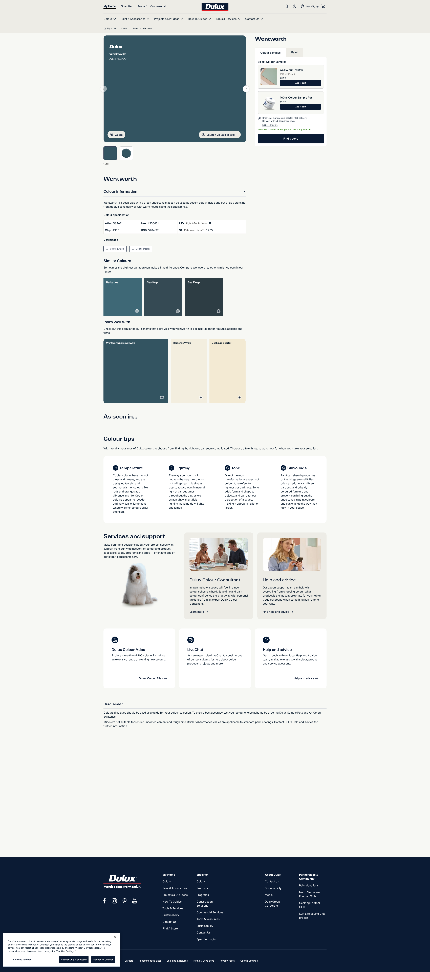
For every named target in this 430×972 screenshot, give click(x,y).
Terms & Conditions (203, 960)
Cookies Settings (22, 959)
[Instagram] (114, 901)
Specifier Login (206, 939)
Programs (203, 895)
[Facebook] (104, 901)
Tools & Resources (208, 919)
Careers (129, 960)
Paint (294, 52)
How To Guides (172, 901)
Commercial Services (210, 912)
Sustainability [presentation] (170, 915)
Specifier (126, 6)
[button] (116, 134)
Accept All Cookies (103, 959)
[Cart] (323, 6)
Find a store (290, 138)
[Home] (105, 28)
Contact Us (169, 921)
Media (269, 895)
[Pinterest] (124, 901)
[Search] (286, 6)
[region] (61, 950)
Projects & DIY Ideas (175, 895)
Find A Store (170, 928)
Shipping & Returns (177, 960)
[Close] (115, 936)
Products (202, 888)
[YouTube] (134, 901)
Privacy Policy (227, 960)
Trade (141, 6)
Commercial (158, 6)
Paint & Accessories (174, 888)
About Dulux (273, 874)
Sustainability (205, 925)
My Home (109, 6)
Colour (166, 881)
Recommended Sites (150, 960)
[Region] (294, 6)
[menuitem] (110, 19)
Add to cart (300, 83)
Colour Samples (270, 52)
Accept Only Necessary (74, 959)
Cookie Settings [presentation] (249, 960)
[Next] (246, 88)
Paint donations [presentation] (308, 885)
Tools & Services (172, 908)
